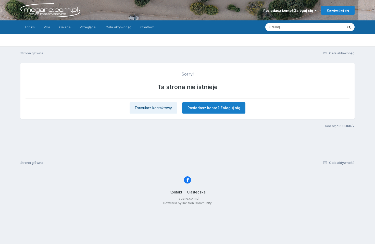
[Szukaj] (349, 27)
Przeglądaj (88, 27)
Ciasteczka (196, 192)
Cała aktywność (118, 27)
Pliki (47, 27)
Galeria (65, 27)
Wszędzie (328, 27)
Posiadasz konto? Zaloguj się (289, 10)
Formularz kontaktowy (153, 108)
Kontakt (176, 192)
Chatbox (147, 27)
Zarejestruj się (338, 10)
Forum (30, 27)
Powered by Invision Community (187, 203)
